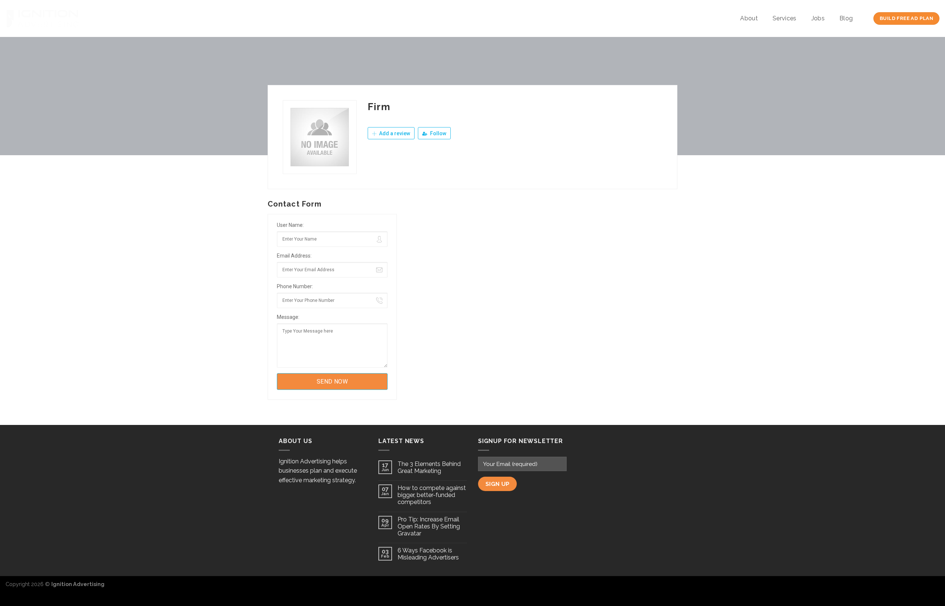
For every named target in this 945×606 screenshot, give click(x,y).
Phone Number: (295, 286)
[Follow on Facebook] (909, 587)
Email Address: (294, 256)
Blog (846, 18)
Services (785, 18)
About (749, 18)
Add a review (394, 133)
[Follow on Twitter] (921, 587)
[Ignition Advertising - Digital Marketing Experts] (42, 18)
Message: (288, 317)
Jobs (818, 18)
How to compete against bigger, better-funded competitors (432, 494)
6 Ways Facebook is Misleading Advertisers (428, 554)
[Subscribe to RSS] (933, 587)
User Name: (290, 225)
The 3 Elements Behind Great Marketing (429, 467)
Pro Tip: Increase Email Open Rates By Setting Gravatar (429, 526)
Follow (437, 133)
